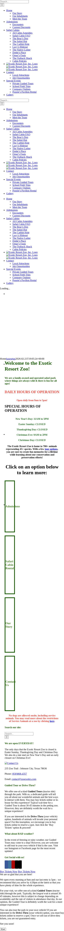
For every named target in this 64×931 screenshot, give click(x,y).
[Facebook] (6, 864)
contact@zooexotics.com (24, 779)
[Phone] (20, 864)
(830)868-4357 (19, 773)
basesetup (11, 358)
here (52, 721)
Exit (3, 929)
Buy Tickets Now (8, 871)
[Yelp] (13, 864)
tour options (51, 449)
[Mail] (16, 864)
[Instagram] (9, 864)
